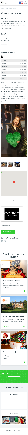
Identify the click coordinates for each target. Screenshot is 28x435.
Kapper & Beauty (6, 225)
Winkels (6, 8)
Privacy (20, 430)
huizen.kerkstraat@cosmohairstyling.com (11, 46)
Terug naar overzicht (10, 200)
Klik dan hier (13, 378)
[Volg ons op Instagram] (5, 241)
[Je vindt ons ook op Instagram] (6, 420)
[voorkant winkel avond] (17, 164)
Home (2, 8)
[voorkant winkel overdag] (4, 164)
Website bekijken (7, 231)
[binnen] (10, 164)
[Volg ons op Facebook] (2, 241)
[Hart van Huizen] (5, 2)
